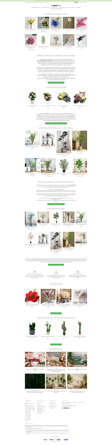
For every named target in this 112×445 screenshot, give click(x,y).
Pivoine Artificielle (27, 416)
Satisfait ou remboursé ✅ (56, 8)
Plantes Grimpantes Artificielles (30, 408)
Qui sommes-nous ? (28, 2)
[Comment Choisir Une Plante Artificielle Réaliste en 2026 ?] (77, 359)
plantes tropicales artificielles (51, 191)
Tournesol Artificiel (28, 415)
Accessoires (78, 7)
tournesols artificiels (66, 67)
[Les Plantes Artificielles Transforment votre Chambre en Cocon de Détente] (77, 381)
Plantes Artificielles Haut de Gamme (29, 404)
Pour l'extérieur (71, 7)
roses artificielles (42, 63)
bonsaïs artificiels (62, 200)
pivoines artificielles (41, 78)
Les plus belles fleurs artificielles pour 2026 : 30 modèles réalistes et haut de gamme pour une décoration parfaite (56, 370)
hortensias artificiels (52, 78)
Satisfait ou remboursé (35, 2)
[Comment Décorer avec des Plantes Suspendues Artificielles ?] (56, 381)
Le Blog (41, 2)
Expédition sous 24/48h (53, 406)
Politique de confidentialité (41, 410)
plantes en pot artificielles (48, 187)
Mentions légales (39, 411)
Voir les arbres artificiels (56, 264)
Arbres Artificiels (54, 7)
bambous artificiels (61, 198)
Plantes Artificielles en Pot (29, 405)
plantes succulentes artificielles (60, 193)
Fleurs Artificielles (45, 7)
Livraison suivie (52, 402)
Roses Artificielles (27, 411)
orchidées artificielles (67, 63)
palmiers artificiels (39, 200)
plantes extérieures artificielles (70, 194)
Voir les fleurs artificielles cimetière (56, 123)
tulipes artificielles (48, 71)
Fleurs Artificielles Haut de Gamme (30, 409)
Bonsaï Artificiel (62, 7)
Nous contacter (45, 2)
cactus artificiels (70, 193)
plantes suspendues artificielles (42, 190)
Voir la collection (56, 313)
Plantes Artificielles (35, 7)
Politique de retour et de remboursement (40, 408)
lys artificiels (70, 68)
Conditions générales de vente (41, 406)
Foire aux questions (40, 405)
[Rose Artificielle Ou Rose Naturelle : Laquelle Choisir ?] (35, 359)
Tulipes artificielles (28, 412)
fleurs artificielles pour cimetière (48, 113)
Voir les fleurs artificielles (56, 82)
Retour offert (52, 405)
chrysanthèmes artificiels (65, 75)
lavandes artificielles (41, 75)
